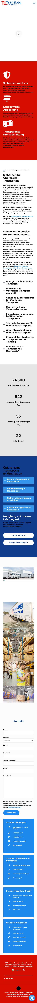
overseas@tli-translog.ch (21, 874)
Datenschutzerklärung (14, 807)
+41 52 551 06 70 (18, 837)
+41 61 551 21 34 (18, 869)
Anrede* (6, 737)
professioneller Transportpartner (22, 216)
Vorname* (6, 753)
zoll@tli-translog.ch (19, 905)
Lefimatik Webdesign (21, 994)
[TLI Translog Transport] (11, 2)
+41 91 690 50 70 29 (19, 937)
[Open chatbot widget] (32, 998)
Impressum (27, 996)
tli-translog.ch (17, 845)
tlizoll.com (16, 909)
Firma (5, 730)
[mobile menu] (34, 3)
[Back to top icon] (18, 988)
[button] (18, 282)
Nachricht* (7, 776)
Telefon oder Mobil (9, 760)
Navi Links (9, 978)
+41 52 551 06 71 (18, 833)
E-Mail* (5, 768)
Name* (5, 745)
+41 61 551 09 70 (18, 901)
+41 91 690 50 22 (18, 933)
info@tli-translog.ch (19, 841)
